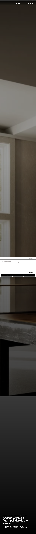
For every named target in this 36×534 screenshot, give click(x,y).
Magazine (6, 515)
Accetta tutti (29, 275)
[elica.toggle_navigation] (3, 3)
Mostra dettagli (31, 272)
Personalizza (17, 275)
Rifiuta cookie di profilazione (6, 275)
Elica (3, 515)
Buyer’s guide (11, 515)
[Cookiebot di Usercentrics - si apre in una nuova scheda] (29, 258)
